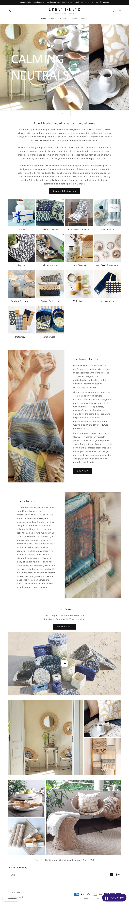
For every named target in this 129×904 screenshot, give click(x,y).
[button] (10, 11)
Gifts (20, 230)
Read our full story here (65, 191)
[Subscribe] (50, 875)
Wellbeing (77, 301)
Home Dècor (77, 265)
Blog (85, 860)
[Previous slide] (56, 113)
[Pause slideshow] (73, 113)
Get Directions (64, 626)
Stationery (20, 337)
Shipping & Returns (69, 860)
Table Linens (106, 230)
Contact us (51, 860)
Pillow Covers (48, 230)
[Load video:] (64, 663)
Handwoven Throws (77, 230)
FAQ (92, 860)
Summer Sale (49, 337)
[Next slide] (67, 113)
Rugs (20, 265)
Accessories (106, 301)
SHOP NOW (82, 471)
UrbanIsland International (98, 899)
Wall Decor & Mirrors (106, 265)
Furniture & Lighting (20, 301)
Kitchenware (49, 265)
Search (38, 860)
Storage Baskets (48, 301)
